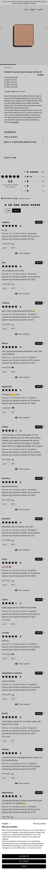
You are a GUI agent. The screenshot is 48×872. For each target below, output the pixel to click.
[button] (6, 823)
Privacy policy (39, 823)
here (39, 848)
